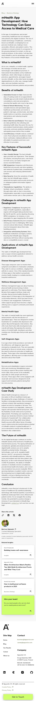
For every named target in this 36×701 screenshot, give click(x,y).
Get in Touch (18, 697)
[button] (32, 3)
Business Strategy (13, 13)
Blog (3, 13)
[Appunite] (5, 627)
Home (5, 640)
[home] (8, 3)
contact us (15, 503)
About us (6, 656)
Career (5, 652)
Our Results (7, 648)
